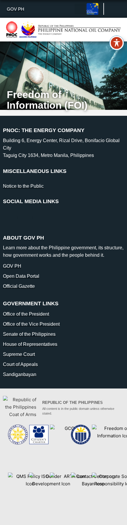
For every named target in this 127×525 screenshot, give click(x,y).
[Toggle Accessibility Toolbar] (117, 43)
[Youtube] (39, 217)
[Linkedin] (25, 217)
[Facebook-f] (10, 217)
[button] (80, 9)
